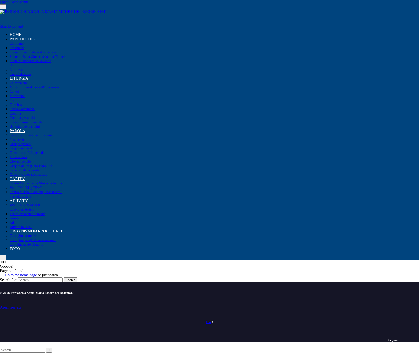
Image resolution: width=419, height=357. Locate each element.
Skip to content (11, 26)
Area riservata (10, 307)
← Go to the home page (18, 275)
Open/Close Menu (14, 2)
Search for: (8, 280)
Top (208, 322)
